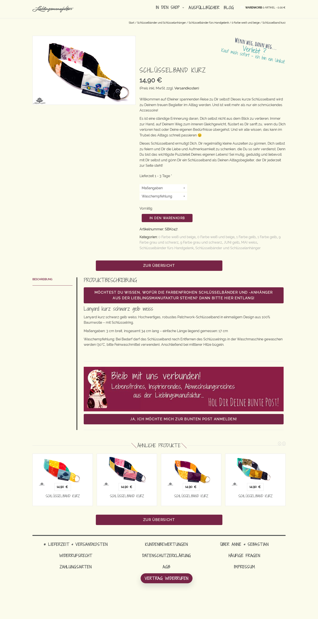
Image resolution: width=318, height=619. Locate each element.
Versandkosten (186, 88)
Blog (229, 7)
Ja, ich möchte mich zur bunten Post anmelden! (183, 419)
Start (131, 22)
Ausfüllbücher (204, 7)
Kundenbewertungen (166, 544)
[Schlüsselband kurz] (63, 470)
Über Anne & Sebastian (244, 544)
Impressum (244, 567)
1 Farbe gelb (246, 237)
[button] (265, 7)
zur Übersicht (159, 265)
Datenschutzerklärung (166, 555)
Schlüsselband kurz (63, 496)
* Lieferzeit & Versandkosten (76, 544)
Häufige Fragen (244, 555)
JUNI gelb (231, 242)
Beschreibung (42, 279)
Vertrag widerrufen (166, 578)
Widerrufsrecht (75, 555)
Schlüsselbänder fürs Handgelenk (209, 22)
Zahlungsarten (76, 567)
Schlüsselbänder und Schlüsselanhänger (161, 22)
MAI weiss (249, 242)
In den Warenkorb (167, 218)
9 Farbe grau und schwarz (201, 242)
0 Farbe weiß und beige (246, 22)
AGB (166, 567)
